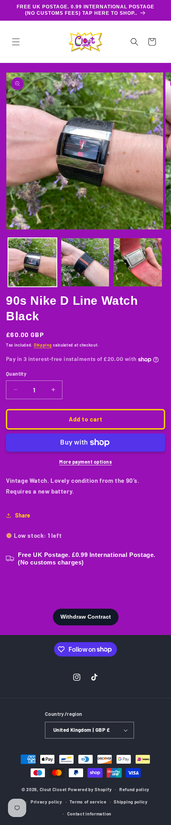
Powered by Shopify (90, 789)
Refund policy (134, 789)
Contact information (89, 813)
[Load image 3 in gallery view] (137, 262)
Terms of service (88, 801)
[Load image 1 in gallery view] (32, 262)
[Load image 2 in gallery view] (85, 262)
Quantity (16, 373)
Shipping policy (131, 801)
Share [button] (23, 515)
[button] (16, 42)
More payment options (85, 461)
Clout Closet (54, 789)
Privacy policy (46, 801)
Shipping (43, 345)
